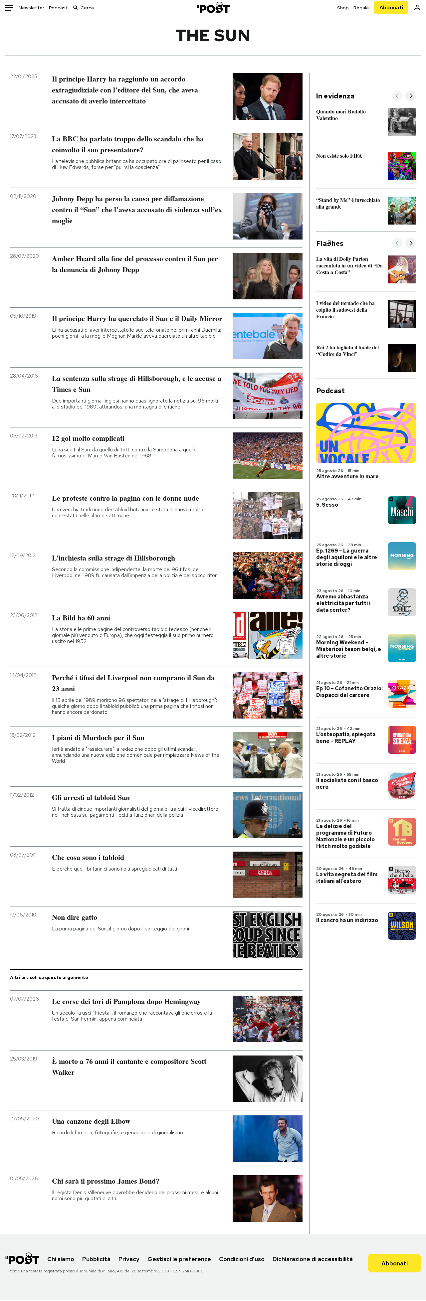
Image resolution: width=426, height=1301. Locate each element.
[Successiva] (410, 96)
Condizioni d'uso (242, 1259)
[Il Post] (213, 7)
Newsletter (31, 8)
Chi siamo (60, 1259)
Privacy (128, 1259)
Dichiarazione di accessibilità (313, 1259)
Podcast (58, 8)
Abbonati (391, 7)
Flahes (329, 243)
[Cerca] (75, 7)
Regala (361, 8)
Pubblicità (96, 1259)
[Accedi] (417, 7)
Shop (343, 8)
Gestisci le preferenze (179, 1259)
